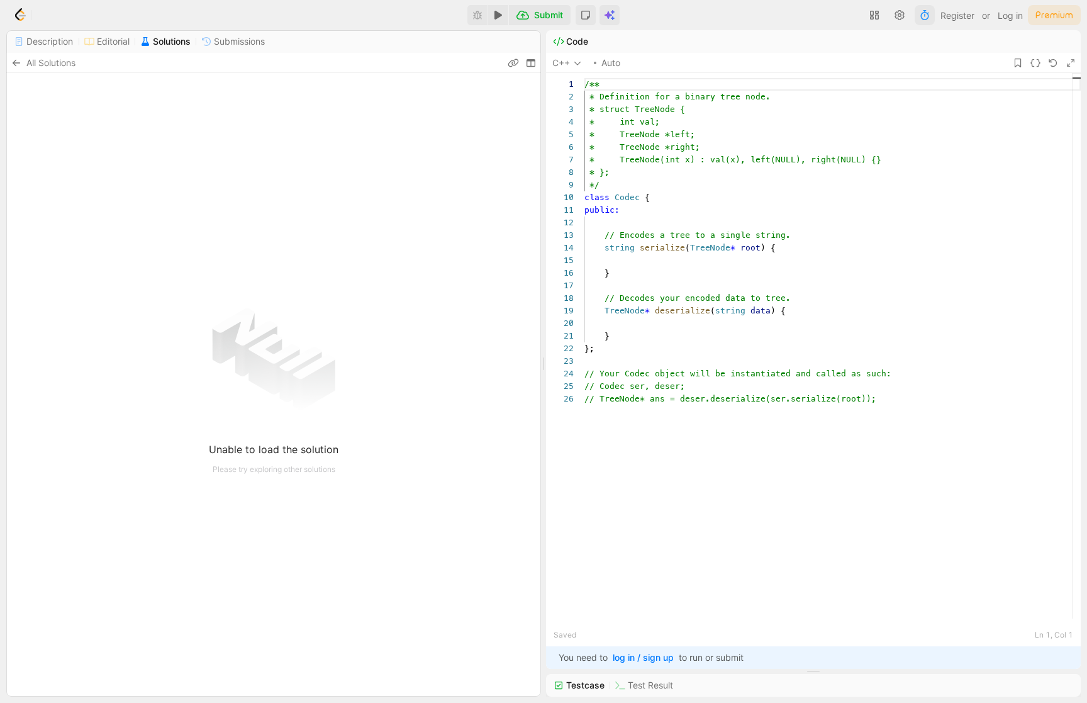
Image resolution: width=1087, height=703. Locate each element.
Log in (1010, 15)
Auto (610, 62)
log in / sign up (643, 657)
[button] (586, 15)
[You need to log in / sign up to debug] (477, 15)
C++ (561, 62)
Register (957, 15)
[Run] (498, 15)
